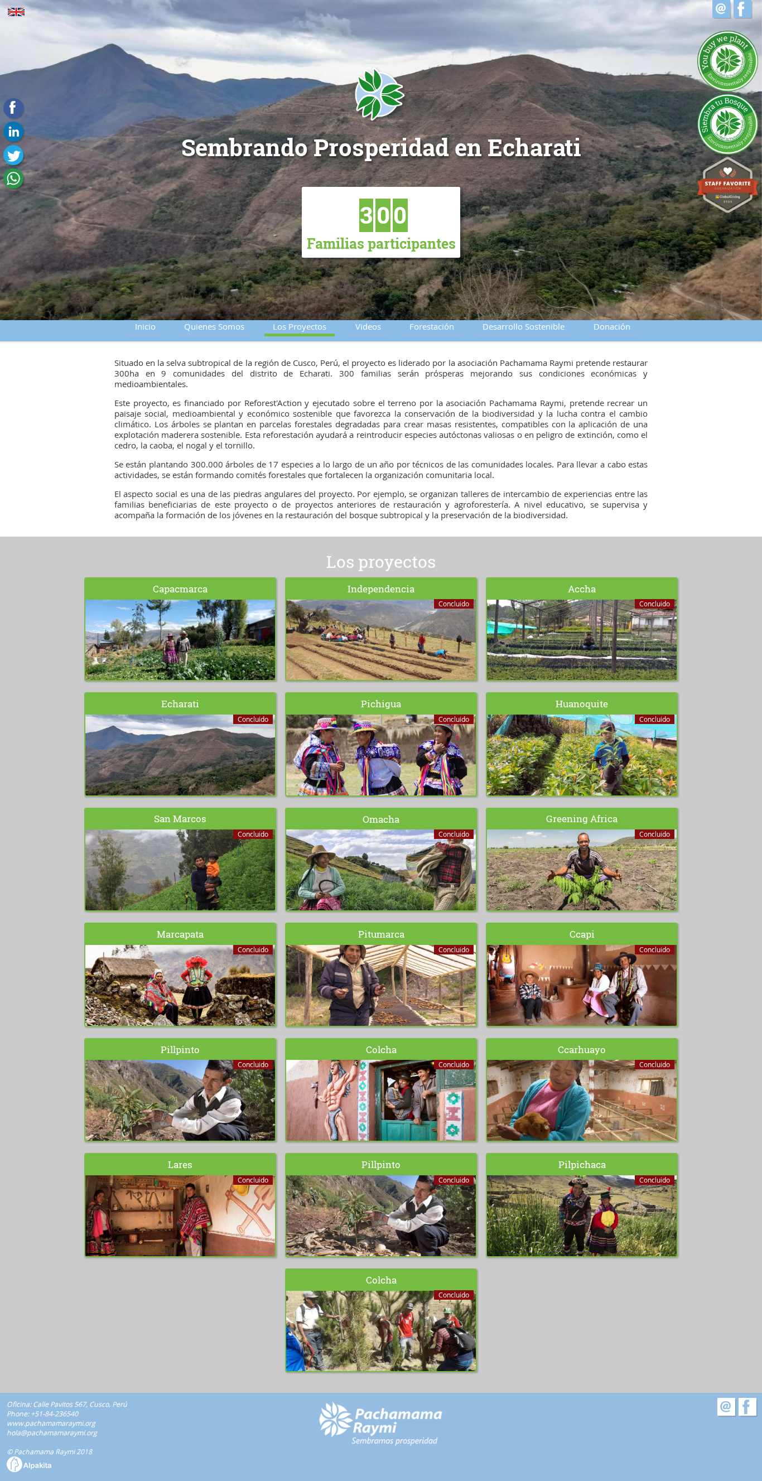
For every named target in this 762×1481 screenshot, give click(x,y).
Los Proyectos (299, 326)
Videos (368, 326)
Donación (612, 326)
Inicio (145, 326)
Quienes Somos (214, 326)
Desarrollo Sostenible (524, 326)
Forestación (431, 326)
